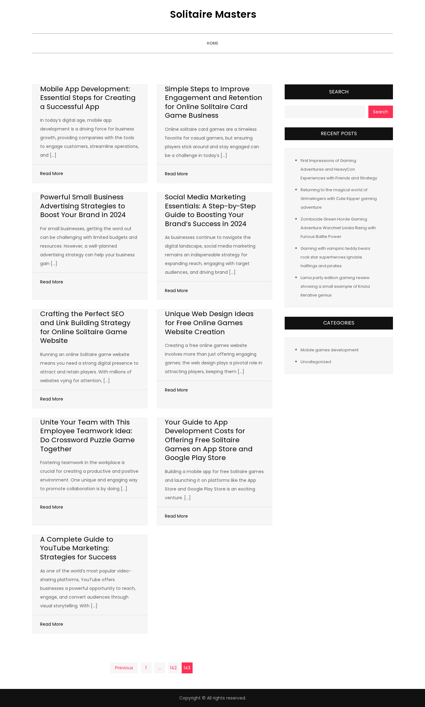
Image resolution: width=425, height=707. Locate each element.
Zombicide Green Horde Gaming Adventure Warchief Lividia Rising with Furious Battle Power (338, 227)
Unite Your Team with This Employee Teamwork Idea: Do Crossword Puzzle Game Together (87, 435)
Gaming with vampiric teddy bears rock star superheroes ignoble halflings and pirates (335, 256)
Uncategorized (316, 361)
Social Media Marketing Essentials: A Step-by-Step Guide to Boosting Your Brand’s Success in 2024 (210, 210)
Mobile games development (329, 350)
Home (212, 43)
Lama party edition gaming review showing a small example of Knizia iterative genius (335, 286)
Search (338, 91)
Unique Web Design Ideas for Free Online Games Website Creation (209, 322)
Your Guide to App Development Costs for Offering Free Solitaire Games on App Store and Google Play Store (209, 440)
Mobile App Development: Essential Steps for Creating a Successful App (88, 98)
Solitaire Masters (213, 14)
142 (173, 668)
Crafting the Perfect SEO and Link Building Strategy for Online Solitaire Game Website (85, 327)
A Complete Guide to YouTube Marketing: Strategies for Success (78, 548)
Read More (51, 173)
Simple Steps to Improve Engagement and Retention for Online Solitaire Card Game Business (213, 102)
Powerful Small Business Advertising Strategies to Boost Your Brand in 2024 (83, 206)
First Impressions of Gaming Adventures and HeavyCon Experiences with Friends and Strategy (339, 169)
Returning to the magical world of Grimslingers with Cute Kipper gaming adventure (339, 198)
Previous (124, 668)
